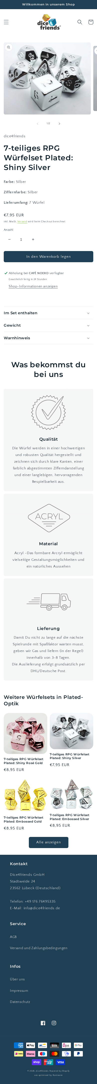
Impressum (19, 991)
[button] (6, 22)
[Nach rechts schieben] (59, 123)
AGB (13, 937)
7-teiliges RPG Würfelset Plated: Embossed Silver (69, 817)
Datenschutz (20, 1002)
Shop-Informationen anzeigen (33, 286)
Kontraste (58, 1075)
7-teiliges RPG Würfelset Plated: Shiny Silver (69, 756)
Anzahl (8, 229)
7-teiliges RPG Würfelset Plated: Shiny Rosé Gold (23, 761)
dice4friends (42, 1071)
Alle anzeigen (48, 842)
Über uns (17, 979)
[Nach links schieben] (37, 123)
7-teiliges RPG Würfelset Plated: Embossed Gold (23, 819)
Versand (22, 221)
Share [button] (14, 297)
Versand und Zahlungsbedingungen (39, 948)
